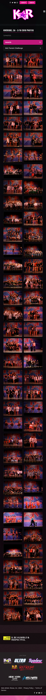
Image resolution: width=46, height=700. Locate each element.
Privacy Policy (28, 688)
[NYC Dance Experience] (15, 677)
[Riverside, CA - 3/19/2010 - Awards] (12, 60)
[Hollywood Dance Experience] (29, 677)
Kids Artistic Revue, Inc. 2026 (11, 688)
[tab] (23, 42)
